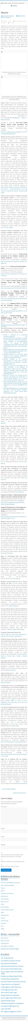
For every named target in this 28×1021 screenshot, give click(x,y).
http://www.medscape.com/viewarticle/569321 (14, 742)
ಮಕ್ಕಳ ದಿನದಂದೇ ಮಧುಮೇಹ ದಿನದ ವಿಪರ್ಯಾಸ (12, 966)
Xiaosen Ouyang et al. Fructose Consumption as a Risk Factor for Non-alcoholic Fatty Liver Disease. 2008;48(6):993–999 (15, 361)
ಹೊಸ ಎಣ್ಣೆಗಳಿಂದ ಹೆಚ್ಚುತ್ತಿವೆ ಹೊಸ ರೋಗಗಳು (11, 1011)
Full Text (6, 227)
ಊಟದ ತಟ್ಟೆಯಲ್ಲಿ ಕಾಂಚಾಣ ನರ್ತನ (9, 990)
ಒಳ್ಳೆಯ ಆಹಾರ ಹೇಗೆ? (6, 1009)
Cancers (3, 918)
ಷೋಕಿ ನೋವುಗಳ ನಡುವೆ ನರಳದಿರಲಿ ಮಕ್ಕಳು (11, 969)
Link (14, 118)
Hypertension (4, 896)
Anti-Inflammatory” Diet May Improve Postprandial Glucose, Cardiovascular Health (14, 191)
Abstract (3, 423)
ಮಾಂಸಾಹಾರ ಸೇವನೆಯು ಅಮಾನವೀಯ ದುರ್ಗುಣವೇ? (13, 981)
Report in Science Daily (8, 656)
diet (15, 21)
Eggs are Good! (5, 940)
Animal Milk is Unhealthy (7, 946)
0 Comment (12, 22)
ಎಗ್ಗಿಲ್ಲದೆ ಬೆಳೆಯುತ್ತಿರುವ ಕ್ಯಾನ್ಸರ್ (8, 1000)
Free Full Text (22, 461)
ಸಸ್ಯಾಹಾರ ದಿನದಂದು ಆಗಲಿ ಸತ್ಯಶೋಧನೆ (10, 984)
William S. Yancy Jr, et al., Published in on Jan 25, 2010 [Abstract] (14, 702)
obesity (22, 21)
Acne (2, 926)
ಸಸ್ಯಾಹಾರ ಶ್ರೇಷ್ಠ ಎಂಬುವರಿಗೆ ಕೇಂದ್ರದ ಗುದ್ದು (11, 987)
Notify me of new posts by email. (10, 866)
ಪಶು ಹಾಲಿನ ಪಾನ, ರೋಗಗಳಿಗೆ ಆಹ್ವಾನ (10, 949)
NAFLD (3, 891)
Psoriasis (3, 923)
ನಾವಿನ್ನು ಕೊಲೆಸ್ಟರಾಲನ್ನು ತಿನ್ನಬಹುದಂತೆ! (10, 979)
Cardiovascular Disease (20, 793)
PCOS (2, 904)
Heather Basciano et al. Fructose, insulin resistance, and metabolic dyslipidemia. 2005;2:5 (15, 356)
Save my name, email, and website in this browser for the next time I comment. (12, 855)
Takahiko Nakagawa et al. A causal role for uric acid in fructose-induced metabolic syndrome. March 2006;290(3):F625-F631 (15, 390)
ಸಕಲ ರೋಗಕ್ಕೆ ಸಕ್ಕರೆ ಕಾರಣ (7, 958)
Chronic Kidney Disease (7, 910)
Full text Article (15, 726)
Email (3, 836)
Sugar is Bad (4, 938)
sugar (25, 21)
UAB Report (23, 783)
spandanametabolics (8, 16)
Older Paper (20, 629)
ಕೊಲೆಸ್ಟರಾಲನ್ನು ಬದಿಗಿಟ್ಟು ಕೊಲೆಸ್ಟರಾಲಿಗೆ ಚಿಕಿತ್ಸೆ (11, 976)
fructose (18, 21)
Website (3, 844)
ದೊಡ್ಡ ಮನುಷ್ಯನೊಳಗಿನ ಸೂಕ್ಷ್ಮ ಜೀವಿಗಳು (10, 995)
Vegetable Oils (5, 943)
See (19, 74)
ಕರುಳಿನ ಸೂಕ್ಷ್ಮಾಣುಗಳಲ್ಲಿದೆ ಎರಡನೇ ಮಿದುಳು (11, 998)
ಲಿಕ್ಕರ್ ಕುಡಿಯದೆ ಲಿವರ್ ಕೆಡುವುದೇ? (9, 963)
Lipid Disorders (5, 899)
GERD (2, 912)
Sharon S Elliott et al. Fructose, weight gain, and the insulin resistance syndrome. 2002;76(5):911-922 (15, 351)
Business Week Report (16, 636)
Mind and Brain (5, 907)
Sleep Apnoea (5, 915)
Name (3, 828)
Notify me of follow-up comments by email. (13, 861)
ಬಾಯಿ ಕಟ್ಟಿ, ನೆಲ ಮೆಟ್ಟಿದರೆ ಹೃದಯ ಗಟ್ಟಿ (10, 1006)
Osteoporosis (4, 920)
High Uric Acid (4, 901)
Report (17, 118)
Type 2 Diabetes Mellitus (8, 789)
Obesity (3, 888)
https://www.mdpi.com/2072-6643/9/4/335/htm (14, 288)
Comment (4, 806)
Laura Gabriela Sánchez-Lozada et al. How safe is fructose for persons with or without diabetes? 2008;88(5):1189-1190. (15, 384)
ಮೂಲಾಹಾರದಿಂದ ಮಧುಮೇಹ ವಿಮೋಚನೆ (10, 961)
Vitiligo (2, 929)
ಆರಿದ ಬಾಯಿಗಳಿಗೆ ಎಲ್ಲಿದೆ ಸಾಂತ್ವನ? (9, 992)
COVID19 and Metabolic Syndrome (10, 882)
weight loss (3, 22)
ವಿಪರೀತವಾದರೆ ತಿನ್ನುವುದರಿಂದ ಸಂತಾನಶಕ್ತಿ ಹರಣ (12, 1003)
